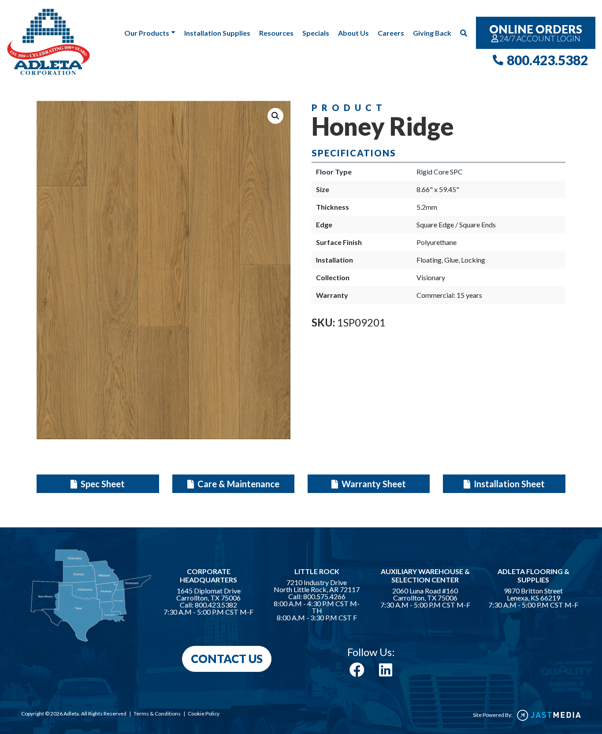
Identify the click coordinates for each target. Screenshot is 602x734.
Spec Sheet (102, 483)
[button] (275, 116)
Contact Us (227, 659)
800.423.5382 (547, 60)
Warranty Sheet (373, 483)
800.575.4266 (324, 596)
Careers (391, 33)
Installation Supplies (217, 33)
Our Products (146, 33)
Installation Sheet (508, 483)
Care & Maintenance (237, 483)
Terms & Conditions (157, 713)
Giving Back (432, 33)
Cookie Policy (203, 713)
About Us (353, 33)
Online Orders (535, 32)
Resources (276, 33)
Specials (315, 33)
